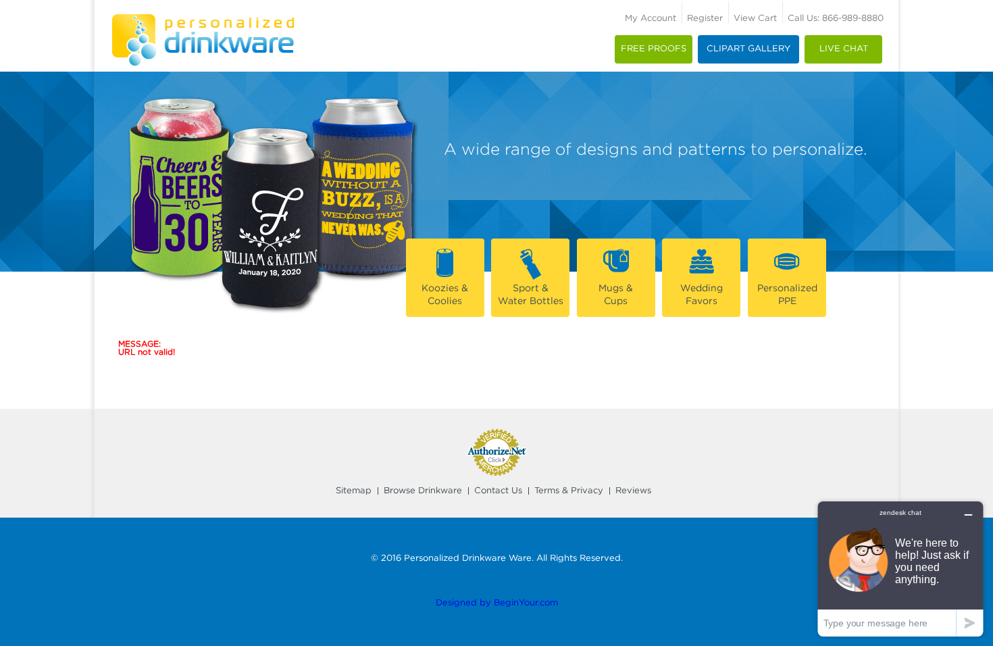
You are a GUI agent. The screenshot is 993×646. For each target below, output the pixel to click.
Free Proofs (653, 49)
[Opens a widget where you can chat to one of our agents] (900, 568)
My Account (650, 18)
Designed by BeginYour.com (497, 603)
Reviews (633, 491)
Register (705, 18)
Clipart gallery (748, 49)
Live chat (843, 49)
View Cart (755, 18)
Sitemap (354, 491)
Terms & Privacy (568, 491)
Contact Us (498, 491)
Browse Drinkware (423, 491)
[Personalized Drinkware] (203, 18)
